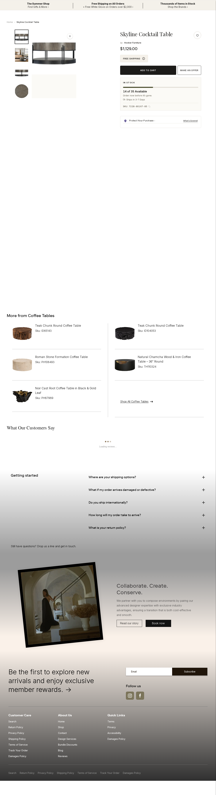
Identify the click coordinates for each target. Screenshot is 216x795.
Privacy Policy (16, 733)
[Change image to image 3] (21, 73)
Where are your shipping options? (112, 477)
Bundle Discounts (67, 744)
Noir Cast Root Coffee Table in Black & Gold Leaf (65, 390)
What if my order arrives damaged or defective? (122, 490)
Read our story (129, 623)
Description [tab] (21, 155)
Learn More (190, 120)
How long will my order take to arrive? (115, 515)
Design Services (67, 738)
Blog (60, 750)
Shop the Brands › (178, 6)
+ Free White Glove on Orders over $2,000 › (108, 6)
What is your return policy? (107, 528)
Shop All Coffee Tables (134, 401)
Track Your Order (18, 750)
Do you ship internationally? (108, 502)
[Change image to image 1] (21, 37)
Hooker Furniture (132, 42)
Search (12, 721)
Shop (61, 727)
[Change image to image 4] (21, 91)
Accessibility (114, 733)
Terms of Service (18, 744)
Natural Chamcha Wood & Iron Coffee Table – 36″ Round (164, 359)
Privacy (111, 727)
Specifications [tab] (47, 155)
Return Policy (15, 727)
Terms (110, 721)
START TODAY (188, 289)
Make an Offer (189, 70)
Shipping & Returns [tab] (78, 155)
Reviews (63, 756)
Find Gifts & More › (38, 6)
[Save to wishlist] (197, 35)
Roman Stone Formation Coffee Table (61, 357)
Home (10, 22)
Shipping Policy (17, 738)
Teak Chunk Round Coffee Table (58, 325)
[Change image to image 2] (21, 55)
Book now (158, 623)
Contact (62, 733)
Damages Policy (17, 756)
